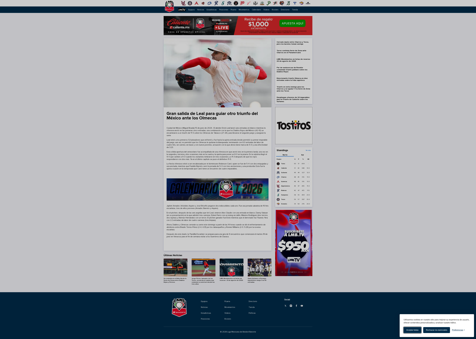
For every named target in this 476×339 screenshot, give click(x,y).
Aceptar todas (412, 330)
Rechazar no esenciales (436, 330)
